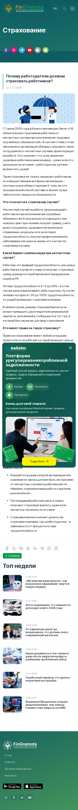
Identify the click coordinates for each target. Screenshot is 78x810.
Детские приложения (18, 768)
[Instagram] (56, 548)
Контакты (10, 775)
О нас (8, 755)
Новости (10, 761)
